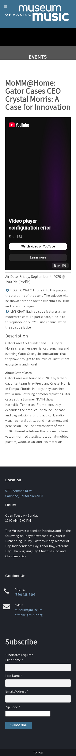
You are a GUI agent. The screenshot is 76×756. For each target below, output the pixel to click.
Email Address (16, 691)
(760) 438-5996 (25, 594)
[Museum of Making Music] (38, 24)
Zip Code (12, 707)
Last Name (14, 675)
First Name (14, 660)
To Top (38, 752)
